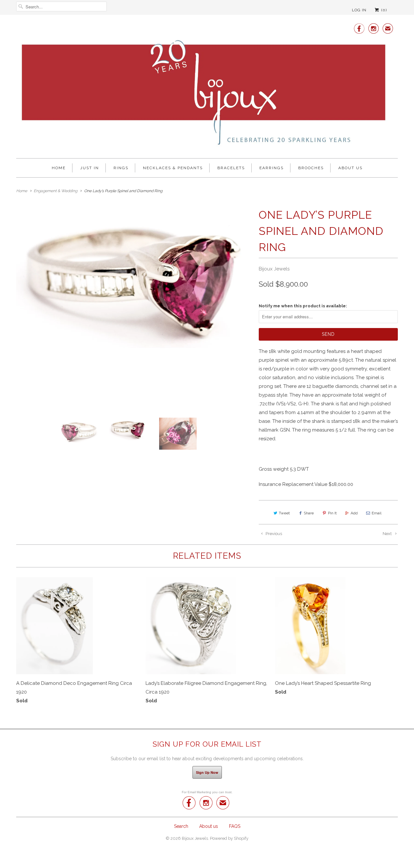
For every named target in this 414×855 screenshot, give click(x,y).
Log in (359, 10)
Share (309, 513)
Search (181, 826)
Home (59, 168)
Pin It (332, 513)
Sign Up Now (207, 772)
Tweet (284, 513)
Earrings (271, 168)
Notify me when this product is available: (303, 305)
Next (388, 533)
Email (376, 513)
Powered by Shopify (229, 838)
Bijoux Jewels (274, 269)
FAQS (234, 826)
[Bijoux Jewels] (207, 87)
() (383, 10)
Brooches (311, 168)
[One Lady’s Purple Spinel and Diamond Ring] (134, 277)
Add (354, 513)
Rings (121, 168)
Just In (89, 168)
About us (350, 168)
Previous (273, 533)
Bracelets (231, 168)
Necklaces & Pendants (173, 168)
